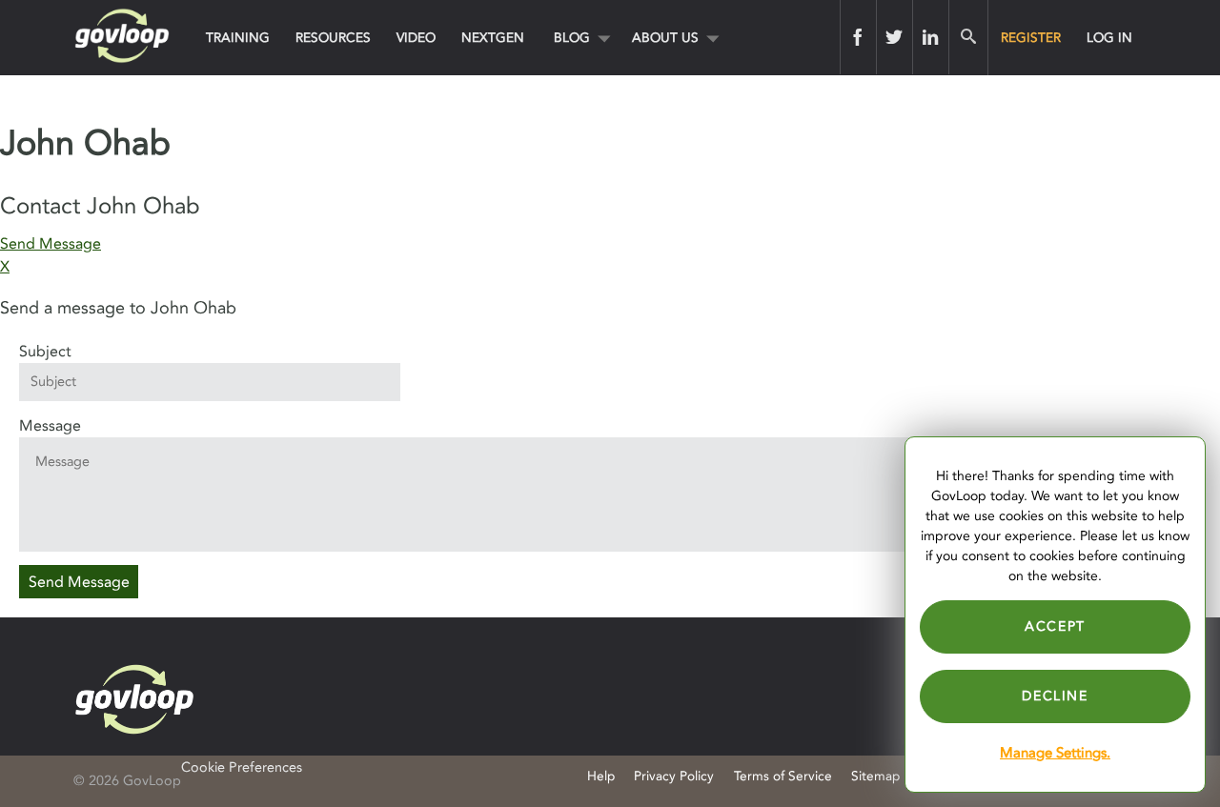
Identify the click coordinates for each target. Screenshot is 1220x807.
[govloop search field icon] (967, 37)
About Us (665, 38)
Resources (333, 38)
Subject (45, 351)
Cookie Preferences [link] (241, 767)
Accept (1055, 626)
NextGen (492, 38)
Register (1031, 38)
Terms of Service (783, 776)
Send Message (50, 243)
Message (50, 425)
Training (238, 38)
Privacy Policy (674, 776)
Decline (1055, 696)
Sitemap (875, 776)
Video (416, 38)
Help (601, 776)
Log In (1109, 38)
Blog (572, 38)
